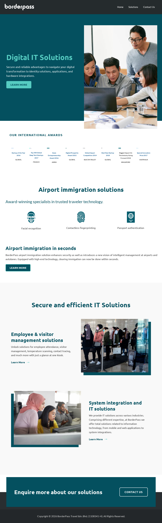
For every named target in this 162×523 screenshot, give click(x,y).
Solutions (133, 7)
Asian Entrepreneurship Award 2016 (54, 155)
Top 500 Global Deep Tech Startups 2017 (36, 155)
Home (120, 7)
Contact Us (149, 7)
